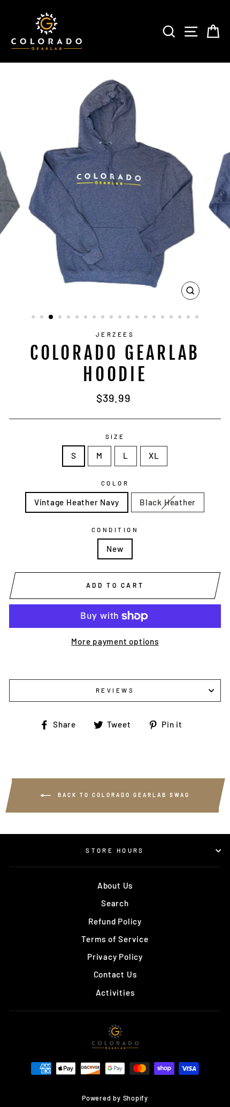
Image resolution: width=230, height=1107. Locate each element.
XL (154, 455)
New (114, 549)
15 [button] (155, 318)
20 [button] (198, 318)
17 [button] (172, 318)
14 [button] (146, 318)
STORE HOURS (115, 850)
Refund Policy (115, 921)
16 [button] (163, 318)
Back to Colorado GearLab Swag (122, 795)
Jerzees (115, 334)
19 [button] (189, 318)
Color (115, 483)
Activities (115, 992)
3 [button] (51, 317)
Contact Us (115, 974)
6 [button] (78, 318)
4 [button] (61, 318)
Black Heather (168, 502)
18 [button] (180, 318)
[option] (115, 184)
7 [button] (86, 318)
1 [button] (34, 318)
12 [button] (129, 318)
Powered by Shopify (115, 1098)
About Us (115, 885)
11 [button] (121, 318)
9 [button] (103, 318)
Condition (115, 529)
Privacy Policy (115, 956)
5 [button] (69, 318)
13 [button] (138, 318)
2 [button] (42, 318)
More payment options (114, 641)
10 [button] (112, 318)
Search (115, 903)
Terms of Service (114, 939)
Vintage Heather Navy (76, 502)
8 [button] (95, 318)
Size (115, 436)
